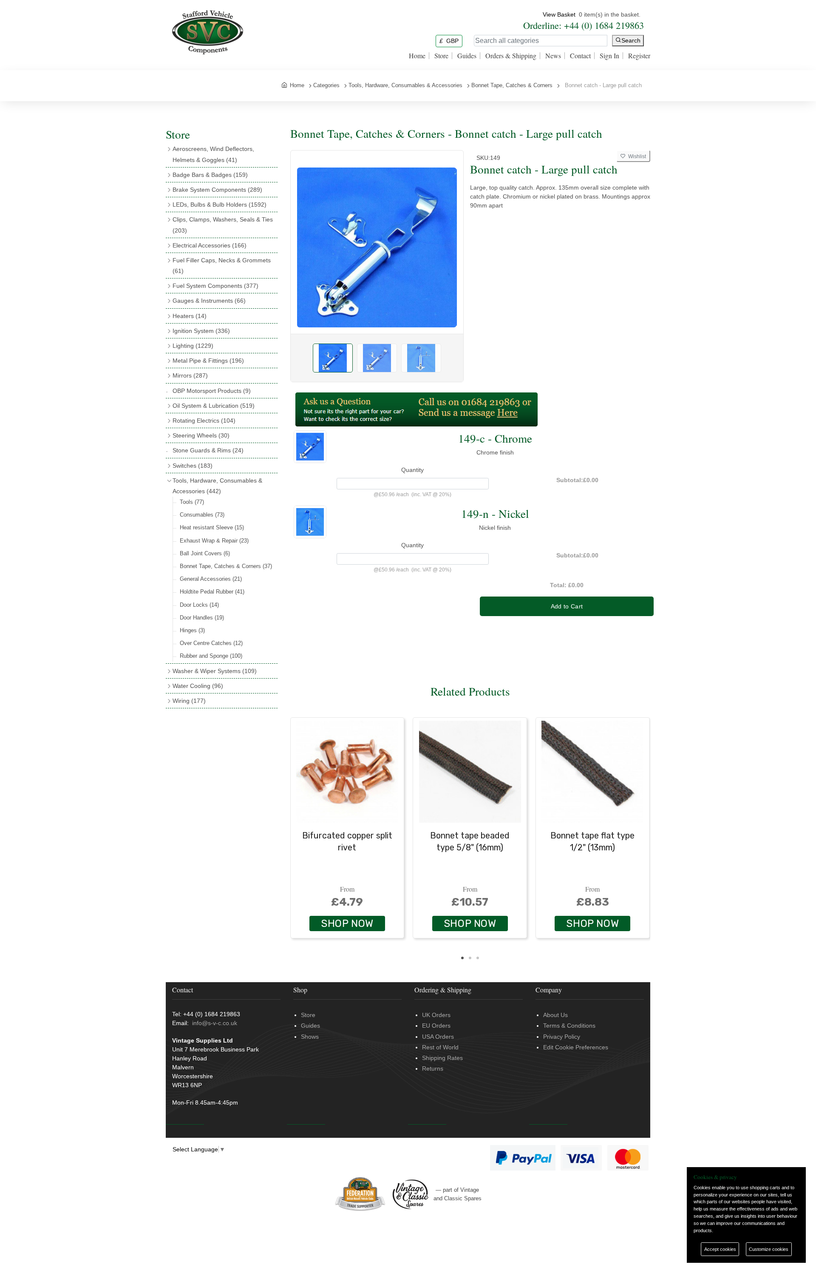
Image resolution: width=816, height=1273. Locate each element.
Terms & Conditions (569, 1025)
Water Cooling (198, 685)
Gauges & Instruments (209, 300)
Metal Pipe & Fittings (208, 360)
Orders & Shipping (510, 55)
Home (417, 55)
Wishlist (636, 156)
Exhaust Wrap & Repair (214, 540)
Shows (310, 1036)
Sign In (609, 55)
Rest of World (440, 1047)
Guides (466, 55)
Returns (432, 1068)
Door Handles (202, 617)
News (553, 55)
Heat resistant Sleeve (212, 527)
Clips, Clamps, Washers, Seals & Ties (223, 224)
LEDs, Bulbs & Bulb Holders (219, 204)
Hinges (192, 630)
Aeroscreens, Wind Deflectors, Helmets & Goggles (213, 154)
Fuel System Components (215, 285)
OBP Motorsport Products (212, 390)
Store (441, 55)
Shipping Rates (442, 1057)
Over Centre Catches (211, 643)
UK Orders (436, 1015)
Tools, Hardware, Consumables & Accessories (217, 485)
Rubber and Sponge (211, 656)
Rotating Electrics (204, 420)
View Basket (559, 14)
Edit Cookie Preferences (575, 1047)
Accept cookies (720, 1249)
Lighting (193, 345)
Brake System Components (217, 189)
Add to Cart (567, 606)
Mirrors (190, 375)
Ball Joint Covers (205, 553)
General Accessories (211, 579)
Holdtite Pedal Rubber (212, 591)
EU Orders (436, 1025)
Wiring (189, 700)
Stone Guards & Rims (208, 450)
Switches (192, 465)
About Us (555, 1015)
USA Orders (438, 1036)
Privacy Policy (561, 1036)
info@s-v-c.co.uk (214, 1023)
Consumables (202, 514)
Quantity (412, 469)
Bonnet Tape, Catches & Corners (226, 566)
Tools (192, 502)
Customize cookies (768, 1249)
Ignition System (201, 330)
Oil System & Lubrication (214, 405)
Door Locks (199, 605)
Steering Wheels (201, 435)
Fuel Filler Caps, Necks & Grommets (222, 265)
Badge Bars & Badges (210, 174)
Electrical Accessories (209, 245)
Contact (580, 55)
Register (639, 55)
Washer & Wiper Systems (215, 671)
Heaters (190, 316)
